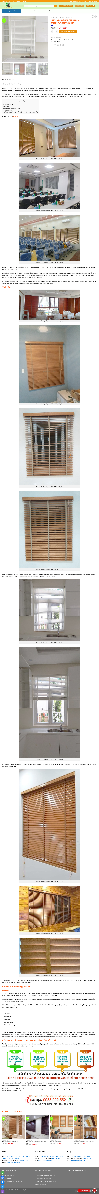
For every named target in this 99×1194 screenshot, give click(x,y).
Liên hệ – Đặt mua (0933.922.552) (12, 1181)
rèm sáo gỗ (70, 39)
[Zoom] (4, 59)
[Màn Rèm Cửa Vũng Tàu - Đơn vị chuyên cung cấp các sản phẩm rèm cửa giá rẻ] (12, 5)
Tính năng (6, 106)
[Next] (45, 38)
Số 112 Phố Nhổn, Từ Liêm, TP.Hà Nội (81, 1156)
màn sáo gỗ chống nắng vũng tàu (60, 39)
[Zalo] (2, 1177)
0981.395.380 (87, 1158)
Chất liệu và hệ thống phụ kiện (11, 108)
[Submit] (55, 6)
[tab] (4, 79)
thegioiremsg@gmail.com (45, 1160)
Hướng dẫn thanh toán (8, 1175)
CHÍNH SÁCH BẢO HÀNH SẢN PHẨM (45, 1181)
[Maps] (2, 1191)
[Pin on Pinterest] (60, 45)
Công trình (47, 11)
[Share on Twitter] (55, 45)
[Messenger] (2, 1182)
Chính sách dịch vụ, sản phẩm (43, 1178)
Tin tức (57, 11)
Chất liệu (8, 110)
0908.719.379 (55, 1158)
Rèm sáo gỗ (7, 116)
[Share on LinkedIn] (63, 45)
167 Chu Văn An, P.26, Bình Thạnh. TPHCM (51, 1156)
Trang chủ (26, 11)
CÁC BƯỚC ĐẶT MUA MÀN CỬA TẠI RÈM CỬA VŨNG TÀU (20, 112)
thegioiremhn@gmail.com (77, 1160)
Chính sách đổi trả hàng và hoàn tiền (45, 1175)
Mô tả (4, 79)
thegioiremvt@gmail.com (13, 1162)
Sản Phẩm (36, 11)
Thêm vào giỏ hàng (68, 31)
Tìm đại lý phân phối (40, 1184)
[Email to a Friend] (58, 45)
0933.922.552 (17, 1091)
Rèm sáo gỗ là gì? (8, 104)
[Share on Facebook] (52, 45)
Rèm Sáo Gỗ (69, 17)
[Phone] (2, 1173)
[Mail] (2, 1187)
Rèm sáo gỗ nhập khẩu (55, 1141)
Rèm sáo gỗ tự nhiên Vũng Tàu (10, 1141)
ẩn (25, 101)
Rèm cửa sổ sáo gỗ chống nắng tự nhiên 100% (36, 1142)
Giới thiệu (79, 11)
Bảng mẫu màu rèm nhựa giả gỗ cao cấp (84, 1141)
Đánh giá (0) (10, 79)
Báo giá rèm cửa (68, 11)
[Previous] (5, 38)
